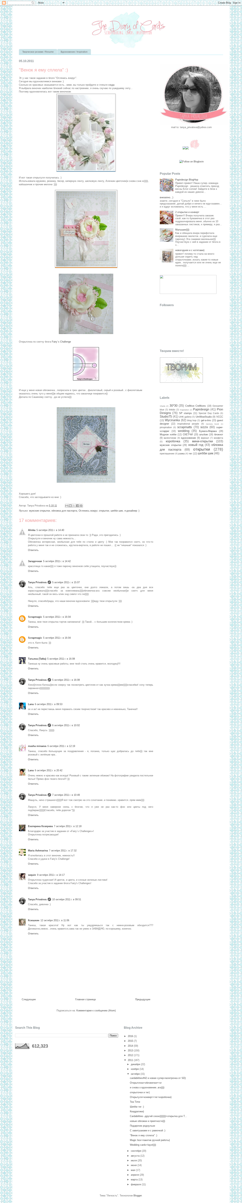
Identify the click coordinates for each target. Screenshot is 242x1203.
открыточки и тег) (140, 1092)
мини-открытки (202, 441)
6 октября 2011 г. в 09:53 (48, 704)
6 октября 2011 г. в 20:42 (48, 770)
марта (134, 1179)
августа (135, 1155)
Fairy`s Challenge (61, 341)
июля (134, 1160)
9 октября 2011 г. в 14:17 (51, 874)
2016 (131, 1036)
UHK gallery (185, 417)
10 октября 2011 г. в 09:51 (66, 899)
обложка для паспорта (64, 510)
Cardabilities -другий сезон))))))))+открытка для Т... (158, 1116)
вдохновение (188, 437)
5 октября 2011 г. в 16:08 (61, 658)
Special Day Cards (209, 413)
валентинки (170, 438)
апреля (135, 1174)
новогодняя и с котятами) (189, 250)
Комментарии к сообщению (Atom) (96, 1010)
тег (190, 453)
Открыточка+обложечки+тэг (146, 1082)
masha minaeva (37, 746)
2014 (131, 1045)
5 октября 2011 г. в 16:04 (57, 616)
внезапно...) (166, 197)
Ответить (33, 550)
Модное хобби (168, 434)
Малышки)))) (182, 229)
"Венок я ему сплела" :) (143, 1135)
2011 (131, 1060)
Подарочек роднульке (142, 1125)
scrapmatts (184, 427)
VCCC (219, 416)
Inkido (172, 409)
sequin (32, 874)
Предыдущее (142, 999)
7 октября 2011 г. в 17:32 (63, 850)
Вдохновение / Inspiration (74, 52)
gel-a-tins (206, 420)
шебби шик (117, 510)
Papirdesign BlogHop (186, 179)
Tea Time (135, 1101)
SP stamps (185, 413)
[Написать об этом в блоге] (70, 506)
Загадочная (35, 561)
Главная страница (85, 999)
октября (135, 1073)
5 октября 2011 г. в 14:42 (57, 561)
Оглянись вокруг (88, 510)
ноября (135, 1069)
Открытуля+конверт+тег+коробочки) (150, 1097)
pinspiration (166, 427)
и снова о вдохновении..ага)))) (147, 1087)
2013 (131, 1050)
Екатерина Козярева (40, 826)
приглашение (167, 453)
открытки (104, 510)
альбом (203, 434)
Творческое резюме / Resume (38, 52)
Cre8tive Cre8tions (195, 405)
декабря (136, 1064)
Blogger (137, 1195)
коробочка (173, 441)
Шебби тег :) (137, 1106)
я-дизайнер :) (131, 510)
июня (134, 1165)
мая (133, 1170)
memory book (212, 424)
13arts (162, 406)
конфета (218, 438)
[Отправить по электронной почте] (67, 506)
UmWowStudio (204, 416)
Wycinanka (172, 420)
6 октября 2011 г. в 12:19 (61, 746)
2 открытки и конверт (187, 212)
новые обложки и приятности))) (147, 1121)
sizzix (204, 427)
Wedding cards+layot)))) (143, 1144)
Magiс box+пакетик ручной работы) (150, 1140)
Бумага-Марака (208, 431)
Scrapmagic (35, 616)
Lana (31, 704)
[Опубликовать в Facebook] (77, 506)
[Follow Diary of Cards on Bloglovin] (191, 161)
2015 (131, 1040)
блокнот (218, 434)
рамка (181, 453)
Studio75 (166, 416)
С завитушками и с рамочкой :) (147, 1130)
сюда (111, 84)
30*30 (174, 405)
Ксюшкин (33, 920)
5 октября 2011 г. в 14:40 (50, 530)
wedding (183, 430)
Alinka (31, 530)
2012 (131, 1055)
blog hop (191, 420)
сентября (136, 1150)
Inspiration (184, 410)
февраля (136, 1184)
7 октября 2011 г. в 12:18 (67, 826)
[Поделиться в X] (74, 506)
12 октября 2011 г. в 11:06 (54, 920)
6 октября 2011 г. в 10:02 (66, 725)
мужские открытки (39, 510)
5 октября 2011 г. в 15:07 (66, 582)
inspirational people (188, 424)
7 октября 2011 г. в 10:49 (66, 795)
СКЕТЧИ (188, 434)
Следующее (29, 999)
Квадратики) (137, 1111)
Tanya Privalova (37, 582)
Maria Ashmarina (38, 850)
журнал (205, 438)
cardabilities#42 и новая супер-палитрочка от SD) (158, 1078)
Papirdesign (201, 409)
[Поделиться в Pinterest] (81, 506)
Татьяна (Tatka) (37, 658)
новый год (195, 444)
